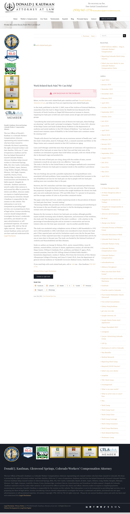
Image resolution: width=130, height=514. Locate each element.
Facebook (105, 285)
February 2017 (107, 139)
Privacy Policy (39, 271)
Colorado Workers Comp (110, 244)
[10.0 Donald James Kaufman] (12, 61)
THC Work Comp (108, 380)
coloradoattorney (108, 262)
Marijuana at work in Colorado (113, 348)
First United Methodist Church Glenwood (113, 296)
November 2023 (107, 94)
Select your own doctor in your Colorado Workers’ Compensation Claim (113, 65)
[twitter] (90, 507)
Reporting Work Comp (110, 362)
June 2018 (105, 126)
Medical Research (108, 357)
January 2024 (106, 84)
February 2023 (107, 98)
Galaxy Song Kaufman (109, 306)
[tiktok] (104, 507)
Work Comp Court (108, 410)
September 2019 (107, 112)
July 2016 (105, 162)
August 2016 (106, 158)
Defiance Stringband (109, 267)
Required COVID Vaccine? (111, 366)
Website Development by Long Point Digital (17, 508)
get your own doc (108, 311)
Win (103, 401)
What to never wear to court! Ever (112, 395)
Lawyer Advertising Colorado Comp (112, 337)
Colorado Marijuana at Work (112, 234)
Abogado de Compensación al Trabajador (112, 208)
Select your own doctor (110, 371)
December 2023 (107, 89)
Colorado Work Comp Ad (110, 239)
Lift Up (104, 343)
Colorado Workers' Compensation (108, 256)
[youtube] (97, 507)
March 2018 (106, 135)
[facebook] (94, 507)
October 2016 (106, 149)
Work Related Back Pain (49, 296)
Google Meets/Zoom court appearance (111, 321)
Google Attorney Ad (109, 315)
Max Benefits (106, 352)
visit (73, 264)
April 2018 (105, 130)
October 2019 (106, 107)
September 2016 (107, 153)
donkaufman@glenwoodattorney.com (106, 10)
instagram (105, 332)
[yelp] (112, 507)
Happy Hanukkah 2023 (110, 327)
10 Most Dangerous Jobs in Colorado (111, 194)
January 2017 (106, 144)
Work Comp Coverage (109, 419)
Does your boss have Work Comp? (111, 272)
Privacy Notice (19, 506)
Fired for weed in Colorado (111, 290)
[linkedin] (87, 507)
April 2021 (105, 103)
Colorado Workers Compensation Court (109, 249)
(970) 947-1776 (82, 10)
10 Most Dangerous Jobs (110, 188)
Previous (86, 36)
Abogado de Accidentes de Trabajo (111, 201)
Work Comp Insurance (110, 424)
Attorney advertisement (110, 214)
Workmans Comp (108, 437)
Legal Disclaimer (50, 271)
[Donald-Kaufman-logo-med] (29, 3)
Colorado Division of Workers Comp (112, 228)
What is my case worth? (110, 389)
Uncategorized (107, 384)
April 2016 (105, 176)
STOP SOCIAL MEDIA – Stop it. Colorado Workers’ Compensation (113, 49)
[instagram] (101, 507)
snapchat (105, 375)
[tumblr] (108, 507)
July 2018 (105, 121)
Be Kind (104, 218)
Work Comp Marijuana (110, 428)
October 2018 (106, 116)
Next (93, 36)
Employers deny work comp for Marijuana (113, 279)
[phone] (119, 507)
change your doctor (108, 223)
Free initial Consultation (111, 302)
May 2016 (105, 171)
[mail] (115, 507)
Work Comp (106, 405)
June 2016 (105, 167)
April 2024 (105, 80)
